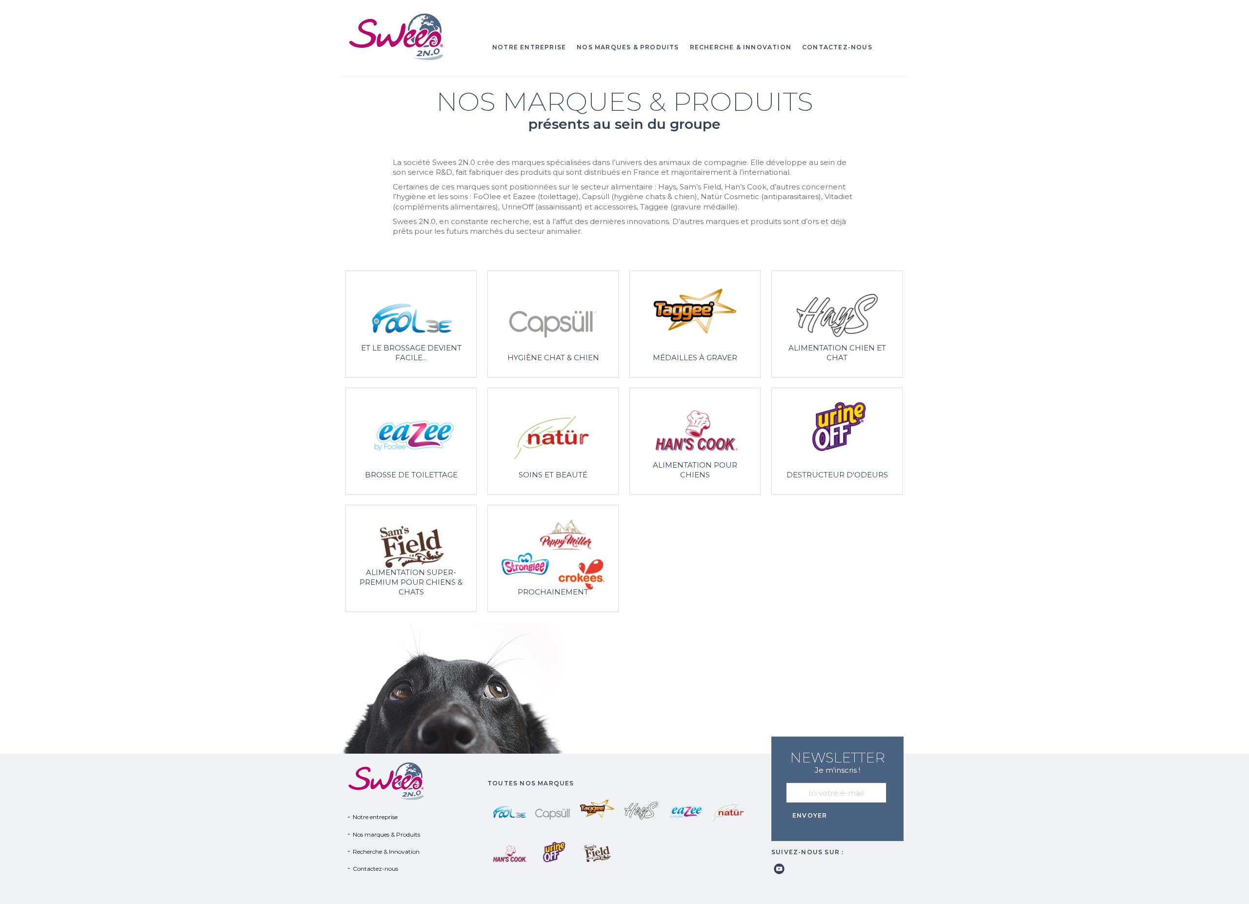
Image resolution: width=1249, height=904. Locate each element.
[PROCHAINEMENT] (553, 557)
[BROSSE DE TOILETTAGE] (411, 440)
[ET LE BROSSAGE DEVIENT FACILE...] (411, 323)
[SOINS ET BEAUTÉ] (553, 440)
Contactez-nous (837, 47)
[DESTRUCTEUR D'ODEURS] (837, 440)
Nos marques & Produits (628, 47)
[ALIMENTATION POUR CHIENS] (695, 440)
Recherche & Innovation (740, 47)
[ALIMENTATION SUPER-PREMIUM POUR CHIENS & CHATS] (411, 557)
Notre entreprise (529, 47)
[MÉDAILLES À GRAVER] (695, 323)
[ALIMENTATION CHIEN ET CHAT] (837, 323)
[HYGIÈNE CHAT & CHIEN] (553, 323)
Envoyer (809, 815)
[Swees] (411, 37)
